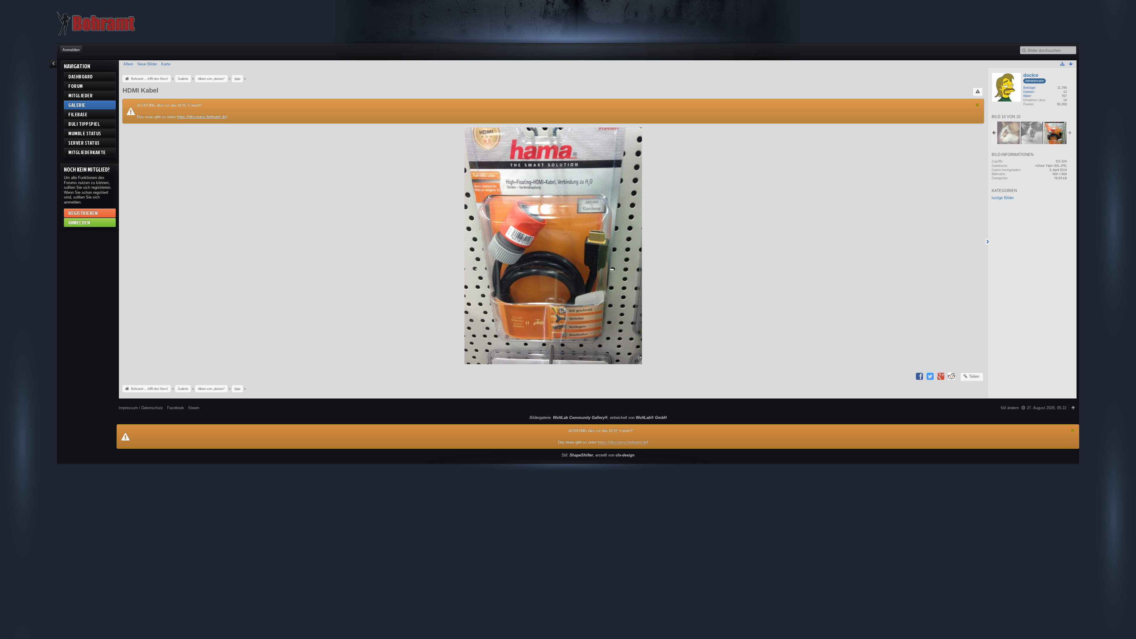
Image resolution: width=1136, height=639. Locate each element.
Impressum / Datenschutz (141, 408)
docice (1030, 75)
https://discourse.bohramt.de (201, 116)
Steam (193, 408)
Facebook (175, 408)
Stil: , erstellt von (598, 455)
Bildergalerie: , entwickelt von (598, 417)
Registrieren (83, 212)
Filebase (77, 114)
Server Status (84, 142)
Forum (75, 86)
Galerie (76, 104)
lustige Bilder (1003, 198)
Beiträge (1029, 87)
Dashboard (80, 76)
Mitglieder (80, 95)
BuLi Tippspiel (84, 123)
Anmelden (71, 50)
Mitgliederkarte (87, 152)
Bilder (1027, 96)
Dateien (1028, 91)
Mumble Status (84, 133)
